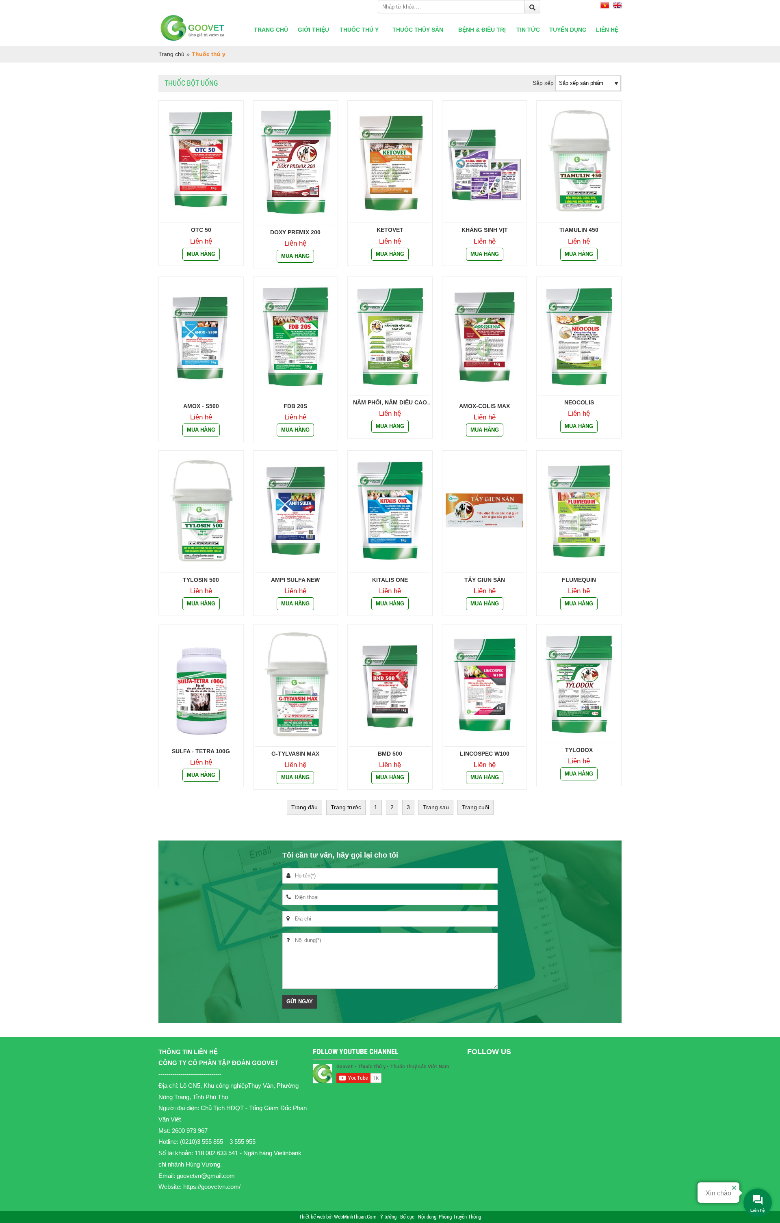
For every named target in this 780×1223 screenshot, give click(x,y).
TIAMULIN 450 (578, 230)
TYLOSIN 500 (201, 580)
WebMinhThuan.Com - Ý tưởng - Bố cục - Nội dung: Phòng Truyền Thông (407, 1217)
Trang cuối (475, 807)
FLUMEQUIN (579, 580)
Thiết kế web (312, 1217)
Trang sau (436, 807)
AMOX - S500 (201, 406)
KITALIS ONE (390, 580)
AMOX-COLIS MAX (484, 406)
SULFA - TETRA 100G (201, 751)
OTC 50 (201, 230)
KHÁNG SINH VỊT (485, 230)
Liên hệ (607, 29)
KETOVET (390, 230)
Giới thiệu (313, 29)
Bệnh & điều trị (482, 29)
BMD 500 (390, 753)
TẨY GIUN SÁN (484, 580)
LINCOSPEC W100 (484, 753)
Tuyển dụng (568, 29)
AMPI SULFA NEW (295, 580)
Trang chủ (171, 54)
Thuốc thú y (359, 29)
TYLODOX (579, 750)
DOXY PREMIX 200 (295, 232)
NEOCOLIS (579, 402)
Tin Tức (528, 29)
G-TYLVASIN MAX (295, 753)
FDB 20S (295, 406)
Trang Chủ (271, 29)
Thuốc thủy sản (417, 29)
